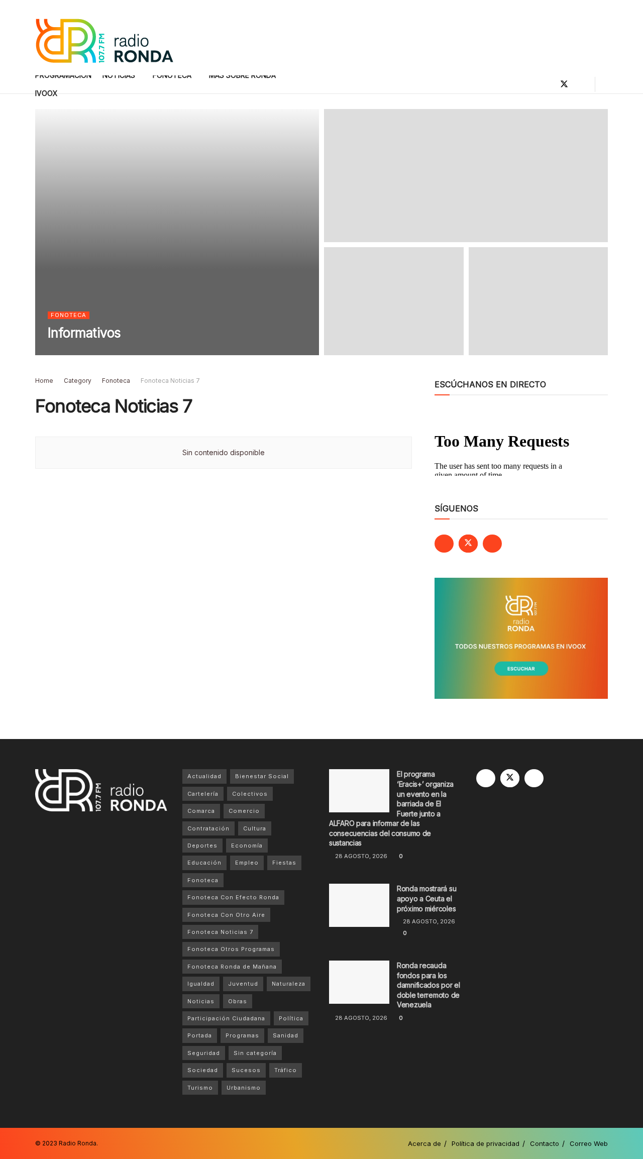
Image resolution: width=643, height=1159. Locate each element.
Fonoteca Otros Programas (231, 949)
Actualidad (204, 776)
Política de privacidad (485, 1143)
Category (77, 380)
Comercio (244, 810)
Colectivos (250, 793)
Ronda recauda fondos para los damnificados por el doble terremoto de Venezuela (428, 985)
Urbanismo (244, 1087)
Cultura (254, 828)
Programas (242, 1035)
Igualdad (201, 983)
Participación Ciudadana (226, 1018)
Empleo (247, 862)
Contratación (208, 828)
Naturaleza (288, 983)
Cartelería (203, 793)
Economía (247, 845)
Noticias (201, 1001)
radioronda (79, 352)
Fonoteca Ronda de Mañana (232, 966)
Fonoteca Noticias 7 (170, 380)
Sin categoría (255, 1053)
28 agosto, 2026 (360, 856)
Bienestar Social (262, 776)
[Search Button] (604, 84)
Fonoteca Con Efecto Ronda (233, 897)
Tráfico (285, 1070)
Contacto (544, 1143)
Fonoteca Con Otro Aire (226, 914)
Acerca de (424, 1143)
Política (291, 1018)
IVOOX (46, 93)
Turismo (200, 1087)
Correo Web (589, 1143)
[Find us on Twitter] (564, 84)
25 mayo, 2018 (130, 352)
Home (44, 380)
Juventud (243, 983)
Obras (237, 1001)
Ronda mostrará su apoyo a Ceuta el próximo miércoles (426, 898)
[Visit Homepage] (104, 38)
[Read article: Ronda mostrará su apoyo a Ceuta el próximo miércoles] (359, 905)
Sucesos (246, 1070)
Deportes (202, 845)
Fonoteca (68, 315)
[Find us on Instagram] (581, 84)
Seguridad (203, 1053)
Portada (199, 1035)
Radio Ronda (77, 1143)
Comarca (201, 810)
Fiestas (284, 862)
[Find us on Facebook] (547, 84)
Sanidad (285, 1035)
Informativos (84, 333)
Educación (204, 862)
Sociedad (202, 1070)
